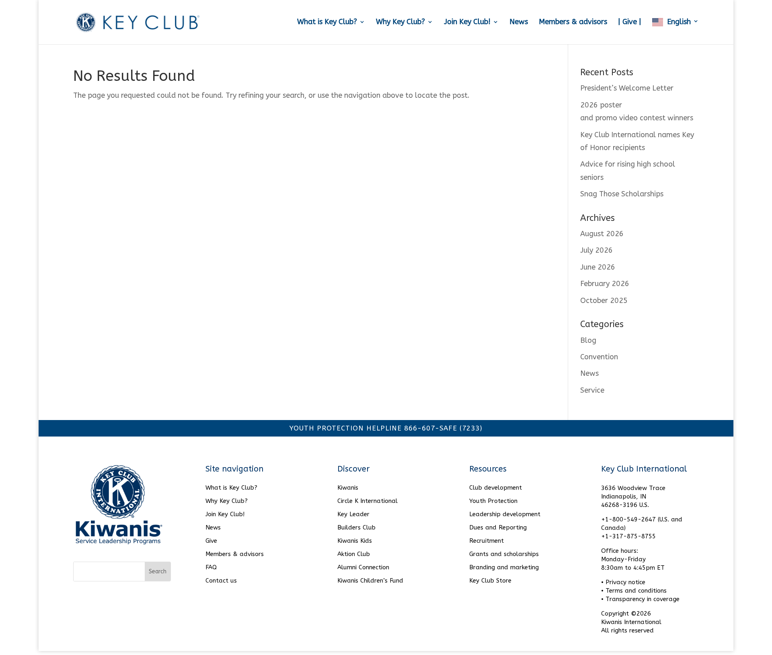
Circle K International (367, 501)
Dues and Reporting (498, 527)
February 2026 (604, 283)
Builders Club (356, 527)
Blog (588, 340)
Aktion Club (353, 554)
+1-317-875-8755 (628, 536)
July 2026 (596, 250)
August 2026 (602, 233)
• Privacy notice (623, 582)
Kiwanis (347, 487)
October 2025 (604, 300)
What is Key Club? (327, 22)
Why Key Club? (400, 22)
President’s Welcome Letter (626, 88)
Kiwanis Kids (354, 540)
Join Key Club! (467, 22)
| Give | (629, 22)
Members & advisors (573, 22)
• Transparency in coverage (640, 599)
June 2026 (597, 267)
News (518, 22)
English (679, 22)
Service (592, 390)
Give (211, 540)
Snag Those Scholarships (621, 193)
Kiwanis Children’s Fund (370, 580)
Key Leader (353, 514)
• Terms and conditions (634, 590)
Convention (599, 356)
